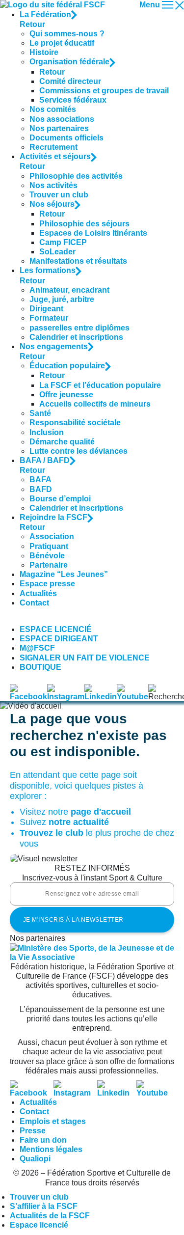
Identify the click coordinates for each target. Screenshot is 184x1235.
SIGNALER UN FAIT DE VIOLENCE (85, 658)
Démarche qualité (62, 442)
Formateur (48, 318)
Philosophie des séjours (84, 224)
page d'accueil (101, 812)
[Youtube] (155, 1085)
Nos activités (53, 185)
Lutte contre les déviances (78, 451)
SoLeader (57, 251)
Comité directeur (70, 81)
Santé (40, 413)
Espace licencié (39, 1225)
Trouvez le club (51, 833)
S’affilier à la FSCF (44, 1206)
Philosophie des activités (76, 176)
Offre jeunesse (66, 394)
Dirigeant (46, 308)
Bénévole (47, 555)
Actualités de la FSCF (50, 1215)
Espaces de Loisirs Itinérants (93, 233)
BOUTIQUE (40, 667)
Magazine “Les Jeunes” (64, 574)
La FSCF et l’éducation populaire (100, 385)
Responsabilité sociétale (75, 422)
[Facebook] (31, 1085)
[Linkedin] (116, 1085)
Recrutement (53, 147)
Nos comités (52, 109)
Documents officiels (66, 138)
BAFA (40, 479)
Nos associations (61, 119)
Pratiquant (48, 546)
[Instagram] (75, 1085)
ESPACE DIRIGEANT (59, 638)
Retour (32, 24)
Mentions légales (51, 1149)
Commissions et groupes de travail (104, 90)
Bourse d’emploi (60, 498)
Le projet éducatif (61, 43)
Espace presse (47, 583)
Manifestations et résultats (78, 261)
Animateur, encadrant (69, 290)
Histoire (43, 52)
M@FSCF (37, 648)
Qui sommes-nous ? (67, 33)
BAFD (40, 489)
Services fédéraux (72, 100)
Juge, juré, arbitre (61, 299)
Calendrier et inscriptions (76, 337)
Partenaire (48, 565)
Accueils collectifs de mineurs (95, 404)
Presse (33, 1130)
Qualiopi (35, 1158)
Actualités (38, 593)
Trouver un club (58, 195)
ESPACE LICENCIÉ (56, 629)
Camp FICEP (63, 242)
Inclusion (46, 432)
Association (51, 536)
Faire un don (43, 1140)
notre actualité (79, 822)
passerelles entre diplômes (79, 328)
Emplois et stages (53, 1121)
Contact (34, 603)
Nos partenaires (59, 128)
